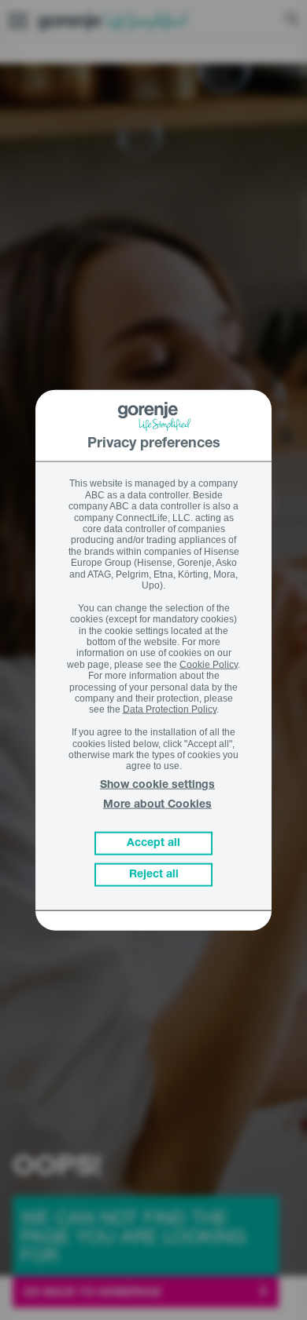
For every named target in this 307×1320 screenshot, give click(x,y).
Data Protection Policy (169, 709)
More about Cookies (157, 805)
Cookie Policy (208, 663)
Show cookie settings (157, 785)
